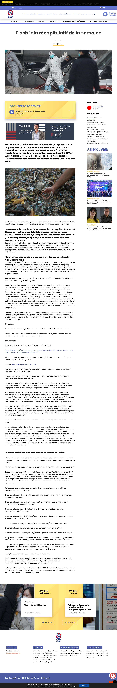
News (102, 136)
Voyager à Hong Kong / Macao (97, 143)
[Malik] (40, 131)
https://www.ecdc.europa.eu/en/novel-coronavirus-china (27, 554)
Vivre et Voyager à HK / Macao (74, 21)
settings (73, 686)
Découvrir (47, 622)
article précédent (45, 592)
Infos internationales (29, 14)
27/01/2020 (83, 612)
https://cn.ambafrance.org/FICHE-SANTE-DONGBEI (47, 523)
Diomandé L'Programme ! (95, 122)
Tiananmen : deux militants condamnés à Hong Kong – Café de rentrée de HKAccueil (99, 228)
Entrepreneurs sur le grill (98, 21)
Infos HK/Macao (66, 14)
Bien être (42, 21)
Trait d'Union (106, 139)
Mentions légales (12, 653)
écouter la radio (112, 14)
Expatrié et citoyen (53, 14)
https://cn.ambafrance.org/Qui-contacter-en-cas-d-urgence (29, 563)
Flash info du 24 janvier (35, 605)
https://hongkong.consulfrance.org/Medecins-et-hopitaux (51, 533)
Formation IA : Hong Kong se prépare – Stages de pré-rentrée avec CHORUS (99, 201)
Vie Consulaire (15, 21)
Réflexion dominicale (94, 139)
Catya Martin (98, 106)
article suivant (73, 592)
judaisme (102, 134)
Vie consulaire (92, 141)
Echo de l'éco (91, 127)
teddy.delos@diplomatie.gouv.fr (24, 364)
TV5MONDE (76, 14)
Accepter (84, 685)
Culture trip (54, 21)
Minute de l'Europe (93, 136)
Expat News (41, 14)
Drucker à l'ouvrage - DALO (96, 125)
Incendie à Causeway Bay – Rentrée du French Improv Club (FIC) (98, 175)
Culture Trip (91, 120)
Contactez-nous (86, 14)
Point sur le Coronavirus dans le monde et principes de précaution (79, 607)
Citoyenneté (29, 21)
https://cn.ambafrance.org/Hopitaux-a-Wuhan (44, 528)
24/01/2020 (39, 612)
